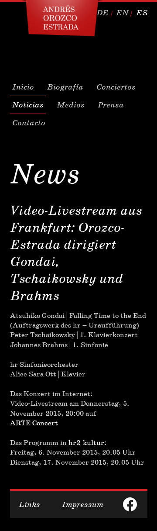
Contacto (28, 122)
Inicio (23, 87)
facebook (130, 504)
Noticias (28, 104)
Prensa (111, 104)
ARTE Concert (34, 423)
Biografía (65, 87)
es (141, 12)
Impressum (82, 504)
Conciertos (116, 87)
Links (29, 504)
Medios (71, 104)
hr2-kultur (86, 442)
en (122, 12)
